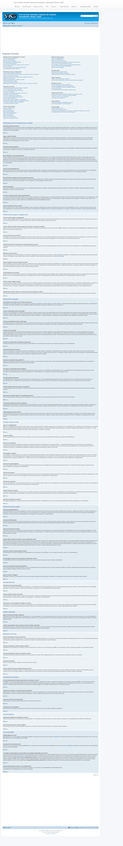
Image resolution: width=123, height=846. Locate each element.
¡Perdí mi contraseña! (7, 66)
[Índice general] (11, 16)
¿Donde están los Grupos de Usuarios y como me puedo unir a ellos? (65, 62)
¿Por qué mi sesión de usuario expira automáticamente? (14, 67)
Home (18, 6)
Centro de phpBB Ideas (67, 745)
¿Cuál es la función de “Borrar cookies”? (11, 68)
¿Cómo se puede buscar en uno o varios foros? (61, 84)
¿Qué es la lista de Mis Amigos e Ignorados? (60, 78)
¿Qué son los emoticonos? (8, 110)
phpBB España (56, 832)
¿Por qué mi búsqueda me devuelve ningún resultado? (62, 85)
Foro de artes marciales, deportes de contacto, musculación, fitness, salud (39, 2)
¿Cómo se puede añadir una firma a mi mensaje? (13, 90)
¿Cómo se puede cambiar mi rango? (10, 82)
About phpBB (16, 738)
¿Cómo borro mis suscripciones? (58, 97)
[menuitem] (13, 23)
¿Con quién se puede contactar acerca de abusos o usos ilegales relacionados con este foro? (70, 110)
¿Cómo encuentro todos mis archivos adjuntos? (61, 103)
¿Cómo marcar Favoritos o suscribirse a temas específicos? (63, 95)
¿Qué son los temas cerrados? (9, 116)
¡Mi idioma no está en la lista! (9, 78)
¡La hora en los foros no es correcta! (10, 75)
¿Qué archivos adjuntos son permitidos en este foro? (62, 102)
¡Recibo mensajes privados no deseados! (59, 73)
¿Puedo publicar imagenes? (8, 111)
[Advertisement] (50, 39)
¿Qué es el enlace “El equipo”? (57, 67)
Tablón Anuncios (64, 6)
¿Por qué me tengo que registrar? (10, 58)
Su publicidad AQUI (85, 6)
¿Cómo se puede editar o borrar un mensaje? (12, 89)
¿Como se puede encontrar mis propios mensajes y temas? (63, 89)
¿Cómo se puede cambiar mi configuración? (12, 73)
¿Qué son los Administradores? (57, 58)
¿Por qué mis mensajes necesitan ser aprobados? (13, 102)
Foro (47, 6)
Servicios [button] (74, 6)
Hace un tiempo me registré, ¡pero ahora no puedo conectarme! (16, 64)
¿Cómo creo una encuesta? (9, 91)
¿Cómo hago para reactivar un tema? (10, 103)
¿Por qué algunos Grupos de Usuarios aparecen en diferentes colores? (66, 64)
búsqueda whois (18, 755)
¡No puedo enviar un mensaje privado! (59, 71)
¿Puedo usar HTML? (7, 109)
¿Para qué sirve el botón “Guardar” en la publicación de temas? (16, 100)
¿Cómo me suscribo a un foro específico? (60, 96)
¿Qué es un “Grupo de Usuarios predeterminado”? (61, 66)
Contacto (95, 6)
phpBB (61, 256)
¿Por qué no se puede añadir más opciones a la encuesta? (15, 93)
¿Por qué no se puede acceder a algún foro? (12, 95)
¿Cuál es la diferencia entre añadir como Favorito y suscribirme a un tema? (66, 94)
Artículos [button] (53, 6)
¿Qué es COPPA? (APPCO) (9, 59)
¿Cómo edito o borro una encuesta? (10, 94)
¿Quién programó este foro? (57, 108)
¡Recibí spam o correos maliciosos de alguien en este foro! (63, 74)
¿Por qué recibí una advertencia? (10, 98)
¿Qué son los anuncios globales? (10, 112)
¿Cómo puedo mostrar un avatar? (10, 80)
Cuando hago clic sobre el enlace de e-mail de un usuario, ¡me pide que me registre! (20, 83)
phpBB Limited (57, 736)
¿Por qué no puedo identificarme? (10, 63)
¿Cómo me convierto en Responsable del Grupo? (61, 63)
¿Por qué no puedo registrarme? (9, 60)
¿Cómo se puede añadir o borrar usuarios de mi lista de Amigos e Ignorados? (67, 80)
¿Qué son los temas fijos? (8, 115)
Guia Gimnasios (26, 6)
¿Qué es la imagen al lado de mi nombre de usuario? (14, 79)
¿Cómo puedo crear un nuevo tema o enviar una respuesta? (15, 87)
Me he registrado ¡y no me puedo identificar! (12, 62)
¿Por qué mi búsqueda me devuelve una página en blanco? (63, 87)
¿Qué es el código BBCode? (9, 107)
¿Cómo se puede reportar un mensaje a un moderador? (14, 99)
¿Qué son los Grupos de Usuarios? (58, 60)
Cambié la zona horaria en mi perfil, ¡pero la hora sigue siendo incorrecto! (18, 76)
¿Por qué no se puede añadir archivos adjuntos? (13, 96)
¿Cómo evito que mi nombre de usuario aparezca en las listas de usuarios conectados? (21, 74)
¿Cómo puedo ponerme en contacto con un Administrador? (63, 111)
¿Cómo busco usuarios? (56, 88)
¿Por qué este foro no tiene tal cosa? (58, 109)
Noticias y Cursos (38, 6)
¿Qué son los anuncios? (8, 114)
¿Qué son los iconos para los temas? (10, 118)
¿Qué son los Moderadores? (57, 59)
